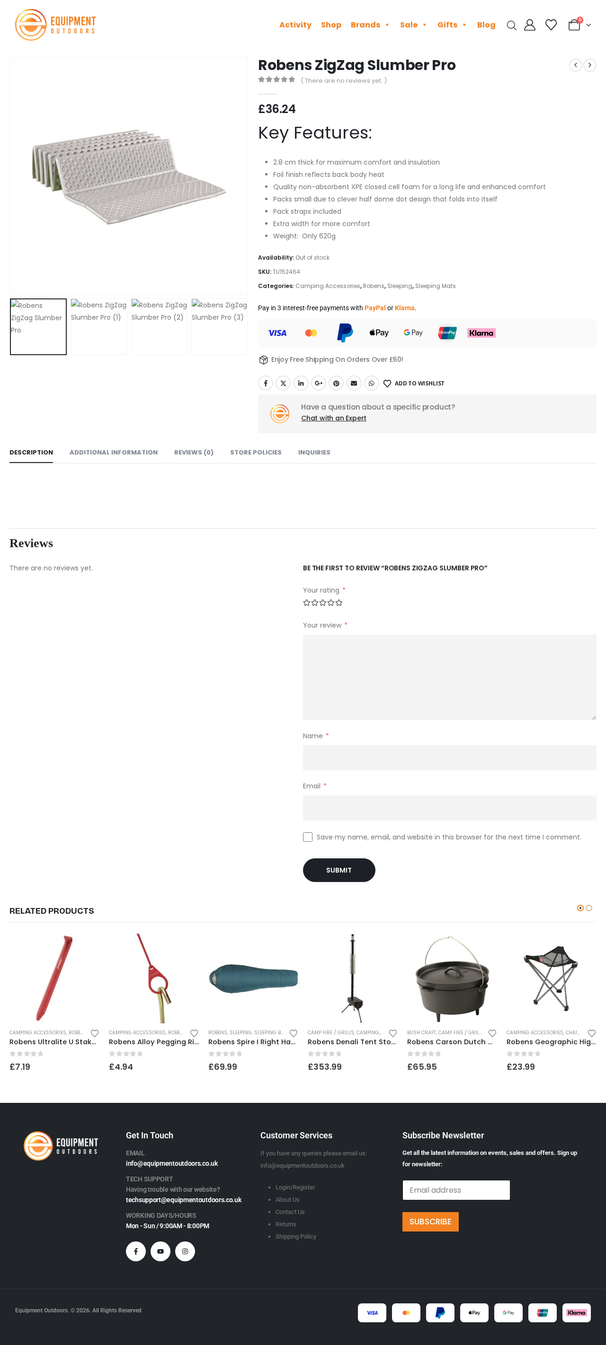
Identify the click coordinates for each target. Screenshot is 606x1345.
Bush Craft (421, 1032)
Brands (365, 24)
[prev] (575, 65)
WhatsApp (371, 383)
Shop (331, 24)
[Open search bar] (512, 25)
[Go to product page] (54, 978)
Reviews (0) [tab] (194, 452)
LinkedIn (301, 383)
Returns (286, 1224)
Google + (318, 383)
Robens (373, 286)
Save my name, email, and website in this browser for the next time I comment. (449, 836)
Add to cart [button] (83, 949)
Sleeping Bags (272, 1032)
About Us (288, 1199)
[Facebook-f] (136, 1251)
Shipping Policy (296, 1236)
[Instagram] (185, 1251)
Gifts (447, 24)
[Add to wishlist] (94, 1033)
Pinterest (336, 383)
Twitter (283, 383)
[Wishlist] (551, 25)
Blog (486, 24)
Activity (295, 24)
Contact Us (290, 1211)
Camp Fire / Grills (331, 1032)
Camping (367, 1032)
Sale (409, 24)
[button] (12, 176)
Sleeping (399, 286)
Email (354, 383)
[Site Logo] (55, 25)
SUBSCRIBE (431, 1221)
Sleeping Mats (435, 286)
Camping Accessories (327, 286)
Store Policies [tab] (256, 452)
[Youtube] (160, 1251)
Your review (325, 624)
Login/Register (295, 1187)
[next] (590, 65)
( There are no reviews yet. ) (344, 80)
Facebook (265, 383)
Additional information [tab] (114, 452)
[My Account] (530, 25)
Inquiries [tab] (314, 452)
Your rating (324, 590)
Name (316, 736)
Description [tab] (31, 452)
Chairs (575, 1032)
